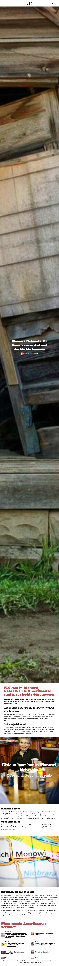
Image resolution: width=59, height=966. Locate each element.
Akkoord (23, 964)
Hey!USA (27, 353)
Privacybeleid (35, 964)
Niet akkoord (28, 964)
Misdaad (37, 941)
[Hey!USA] (29, 3)
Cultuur (29, 337)
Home (15, 334)
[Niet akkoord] (57, 962)
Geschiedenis (8, 931)
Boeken (36, 931)
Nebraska (44, 699)
